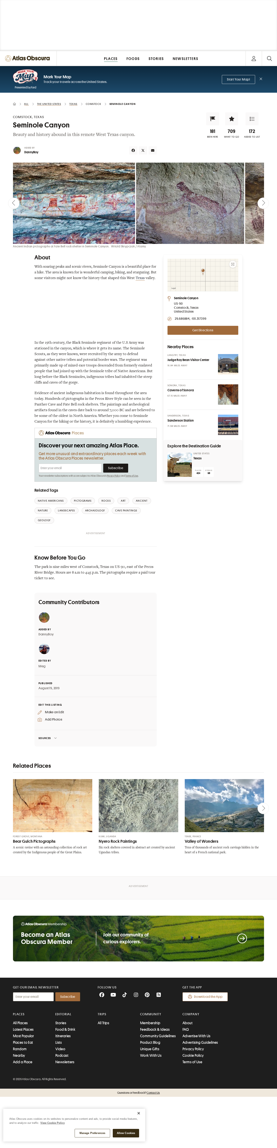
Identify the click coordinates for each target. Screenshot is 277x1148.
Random (20, 1049)
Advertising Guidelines (200, 1042)
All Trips (103, 1023)
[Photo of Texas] (179, 464)
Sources (45, 738)
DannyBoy (31, 152)
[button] (212, 118)
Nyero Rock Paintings (118, 841)
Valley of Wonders (201, 841)
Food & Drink (65, 1029)
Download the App (208, 996)
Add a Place (22, 1062)
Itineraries (63, 1036)
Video (60, 1049)
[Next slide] (263, 203)
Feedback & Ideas (155, 1029)
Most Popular (23, 1036)
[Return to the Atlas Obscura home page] (28, 58)
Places (19, 1014)
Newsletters (64, 1062)
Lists (58, 1042)
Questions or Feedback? (138, 1092)
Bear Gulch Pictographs (34, 841)
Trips (102, 1014)
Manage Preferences (92, 1133)
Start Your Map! (238, 79)
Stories (60, 1023)
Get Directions (202, 330)
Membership (150, 1023)
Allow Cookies (126, 1133)
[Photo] (228, 364)
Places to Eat (23, 1042)
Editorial (63, 1014)
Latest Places (23, 1029)
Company (191, 1014)
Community (150, 1014)
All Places (20, 1023)
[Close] (138, 1113)
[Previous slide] (13, 203)
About (187, 1023)
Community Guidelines (158, 1036)
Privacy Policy (113, 476)
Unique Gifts (149, 1049)
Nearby (19, 1055)
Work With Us (150, 1055)
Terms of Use (131, 476)
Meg (42, 666)
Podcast (61, 1055)
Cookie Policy (193, 1055)
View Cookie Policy (52, 1122)
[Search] (269, 58)
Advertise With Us (196, 1036)
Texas (140, 278)
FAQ (186, 1029)
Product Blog (150, 1042)
